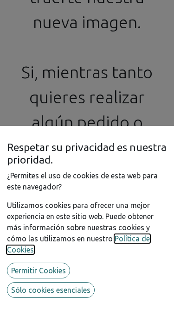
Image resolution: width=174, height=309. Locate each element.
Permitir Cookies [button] (38, 270)
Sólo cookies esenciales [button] (50, 290)
